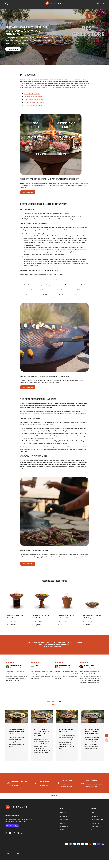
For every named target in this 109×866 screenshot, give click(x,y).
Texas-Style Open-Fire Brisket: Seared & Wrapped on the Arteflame (41, 732)
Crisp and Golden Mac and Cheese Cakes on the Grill (16, 731)
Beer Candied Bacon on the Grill (66, 730)
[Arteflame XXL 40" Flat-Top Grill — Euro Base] (41, 600)
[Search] (6, 3)
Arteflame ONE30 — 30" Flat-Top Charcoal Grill (66, 617)
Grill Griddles (64, 826)
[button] (102, 3)
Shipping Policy (96, 826)
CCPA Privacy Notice (97, 819)
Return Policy (95, 816)
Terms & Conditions (97, 830)
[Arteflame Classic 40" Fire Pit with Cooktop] (92, 600)
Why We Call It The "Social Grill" (33, 105)
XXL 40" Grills (64, 819)
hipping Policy (44, 785)
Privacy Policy (95, 823)
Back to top (54, 795)
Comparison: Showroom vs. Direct (34, 99)
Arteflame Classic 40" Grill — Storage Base (15, 617)
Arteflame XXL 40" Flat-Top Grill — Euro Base (40, 617)
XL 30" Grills (63, 816)
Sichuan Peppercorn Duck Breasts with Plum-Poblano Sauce (92, 731)
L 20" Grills (63, 813)
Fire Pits (62, 823)
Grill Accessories (65, 830)
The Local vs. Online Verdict (32, 93)
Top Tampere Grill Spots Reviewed (34, 96)
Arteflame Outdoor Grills (14, 853)
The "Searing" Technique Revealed (34, 102)
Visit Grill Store (13, 49)
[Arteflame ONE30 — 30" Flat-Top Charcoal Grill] (67, 600)
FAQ (92, 813)
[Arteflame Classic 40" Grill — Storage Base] (16, 600)
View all (54, 704)
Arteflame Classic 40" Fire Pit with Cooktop (92, 617)
